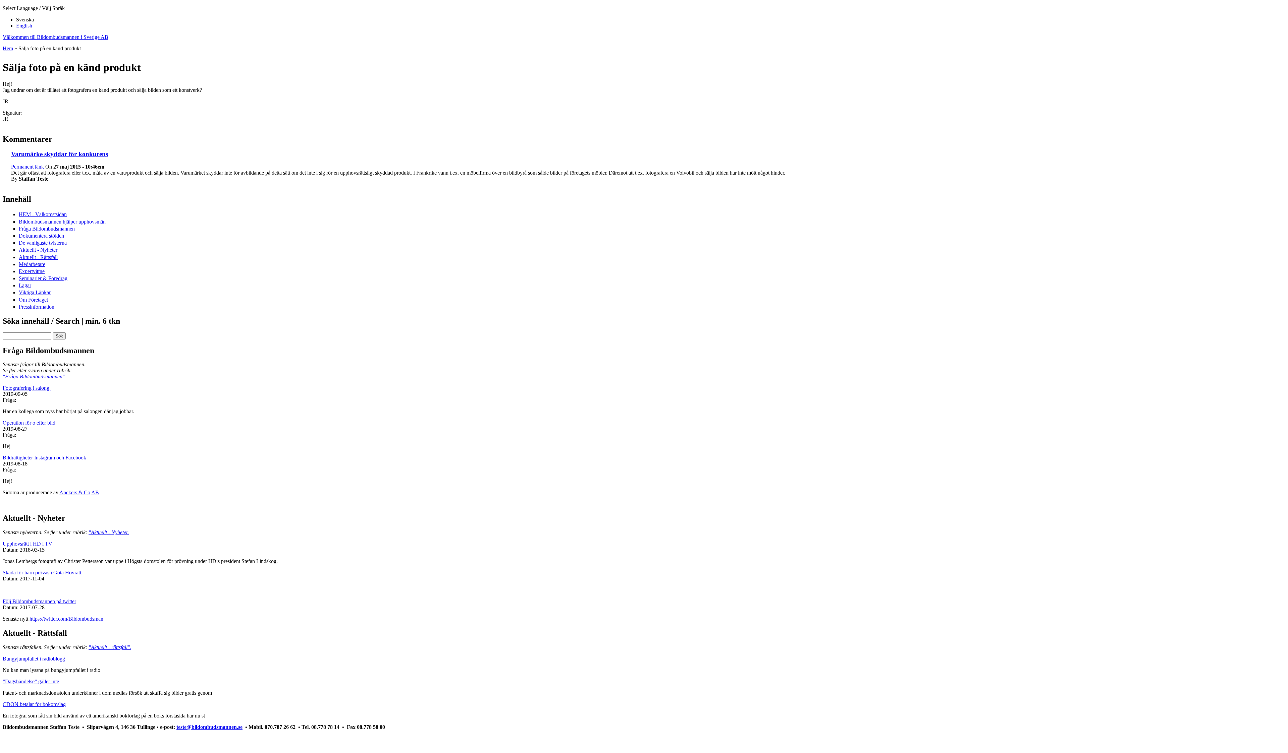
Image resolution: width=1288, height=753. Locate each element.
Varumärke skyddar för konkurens (59, 154)
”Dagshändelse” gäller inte (31, 681)
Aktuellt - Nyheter (38, 250)
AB (95, 492)
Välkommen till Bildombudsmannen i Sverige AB (55, 37)
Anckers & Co (74, 492)
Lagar (25, 285)
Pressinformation (36, 307)
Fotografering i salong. (27, 388)
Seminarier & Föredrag (43, 278)
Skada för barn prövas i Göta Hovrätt (42, 572)
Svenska (25, 19)
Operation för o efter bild (29, 423)
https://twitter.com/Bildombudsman (66, 619)
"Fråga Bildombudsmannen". (34, 376)
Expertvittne (32, 271)
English (24, 25)
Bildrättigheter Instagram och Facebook (44, 457)
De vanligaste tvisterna (43, 243)
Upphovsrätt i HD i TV (27, 544)
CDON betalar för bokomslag (34, 704)
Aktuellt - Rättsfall (38, 257)
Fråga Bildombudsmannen (47, 229)
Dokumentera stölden (41, 236)
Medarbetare (32, 264)
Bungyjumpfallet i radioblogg (34, 659)
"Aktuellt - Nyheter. (109, 532)
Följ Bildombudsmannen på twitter (39, 601)
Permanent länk (27, 167)
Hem (8, 48)
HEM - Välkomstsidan (43, 214)
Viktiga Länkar (35, 292)
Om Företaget (33, 300)
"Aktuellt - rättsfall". (110, 647)
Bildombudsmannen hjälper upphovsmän (62, 222)
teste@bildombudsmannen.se (209, 727)
